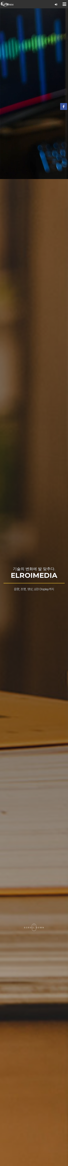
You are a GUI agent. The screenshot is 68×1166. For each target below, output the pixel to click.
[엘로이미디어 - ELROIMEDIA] (7, 4)
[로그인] (56, 4)
